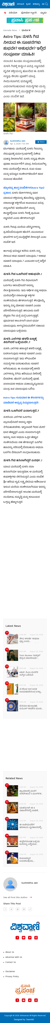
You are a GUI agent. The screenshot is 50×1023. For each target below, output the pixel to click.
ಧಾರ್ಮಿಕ (26, 31)
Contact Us (10, 962)
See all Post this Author (15, 898)
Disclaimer (10, 972)
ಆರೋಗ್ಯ (33, 4)
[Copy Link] (30, 909)
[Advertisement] (25, 534)
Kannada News (10, 31)
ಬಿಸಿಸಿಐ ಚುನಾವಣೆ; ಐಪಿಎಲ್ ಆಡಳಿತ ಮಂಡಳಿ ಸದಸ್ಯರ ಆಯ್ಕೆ (31, 707)
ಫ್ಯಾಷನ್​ (44, 13)
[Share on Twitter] (11, 909)
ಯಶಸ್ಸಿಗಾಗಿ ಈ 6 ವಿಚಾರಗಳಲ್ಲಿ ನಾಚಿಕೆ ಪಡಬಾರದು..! (28, 809)
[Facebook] (17, 937)
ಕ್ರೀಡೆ (25, 4)
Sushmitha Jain (17, 141)
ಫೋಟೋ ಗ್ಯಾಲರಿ (29, 13)
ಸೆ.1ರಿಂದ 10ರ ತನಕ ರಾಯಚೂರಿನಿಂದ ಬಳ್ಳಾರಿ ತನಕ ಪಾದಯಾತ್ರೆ (30, 690)
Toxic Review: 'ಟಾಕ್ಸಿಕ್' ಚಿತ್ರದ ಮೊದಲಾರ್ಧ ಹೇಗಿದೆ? (29, 657)
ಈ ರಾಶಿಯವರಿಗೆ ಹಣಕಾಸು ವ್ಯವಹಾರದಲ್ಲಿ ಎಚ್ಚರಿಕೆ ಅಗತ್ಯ (30, 826)
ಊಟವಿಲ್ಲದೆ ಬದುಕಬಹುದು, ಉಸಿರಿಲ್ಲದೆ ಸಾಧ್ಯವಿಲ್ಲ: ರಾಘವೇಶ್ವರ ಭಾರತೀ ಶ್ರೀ (30, 860)
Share (42, 142)
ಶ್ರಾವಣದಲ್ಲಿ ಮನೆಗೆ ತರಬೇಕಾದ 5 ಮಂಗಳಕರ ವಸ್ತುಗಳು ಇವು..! (31, 792)
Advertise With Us (13, 957)
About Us (9, 952)
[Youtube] (23, 937)
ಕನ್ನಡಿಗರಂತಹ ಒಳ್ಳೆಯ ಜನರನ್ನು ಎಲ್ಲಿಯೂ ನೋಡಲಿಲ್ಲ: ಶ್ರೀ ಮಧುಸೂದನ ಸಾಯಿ (29, 843)
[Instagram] (36, 937)
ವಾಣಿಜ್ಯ (42, 4)
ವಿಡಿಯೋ (13, 13)
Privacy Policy (12, 977)
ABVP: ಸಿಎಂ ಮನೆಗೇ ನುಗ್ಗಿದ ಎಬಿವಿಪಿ (28, 674)
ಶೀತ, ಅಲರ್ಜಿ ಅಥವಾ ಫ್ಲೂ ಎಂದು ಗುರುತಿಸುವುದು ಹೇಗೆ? (29, 640)
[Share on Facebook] (5, 909)
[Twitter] (29, 937)
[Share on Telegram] (23, 909)
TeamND (30, 1020)
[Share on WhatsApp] (17, 909)
